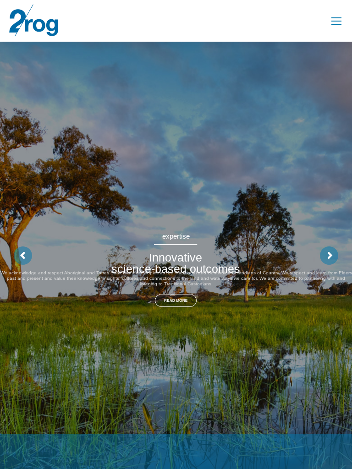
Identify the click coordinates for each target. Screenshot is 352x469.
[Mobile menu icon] (336, 21)
